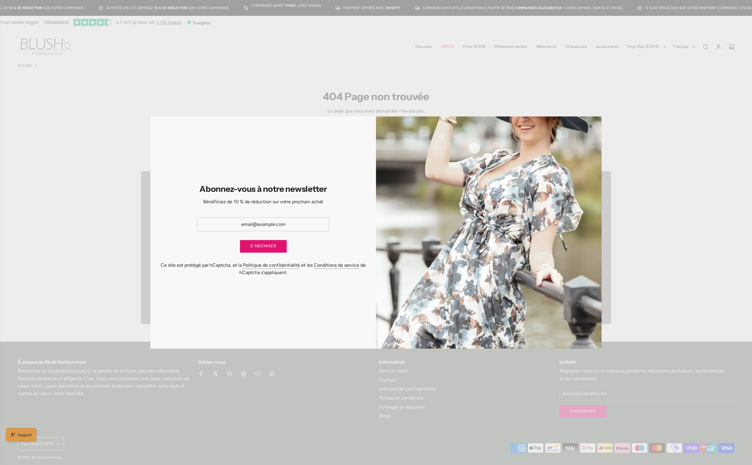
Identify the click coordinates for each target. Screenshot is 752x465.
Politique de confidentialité (271, 265)
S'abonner (263, 246)
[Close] (590, 126)
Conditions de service (336, 265)
